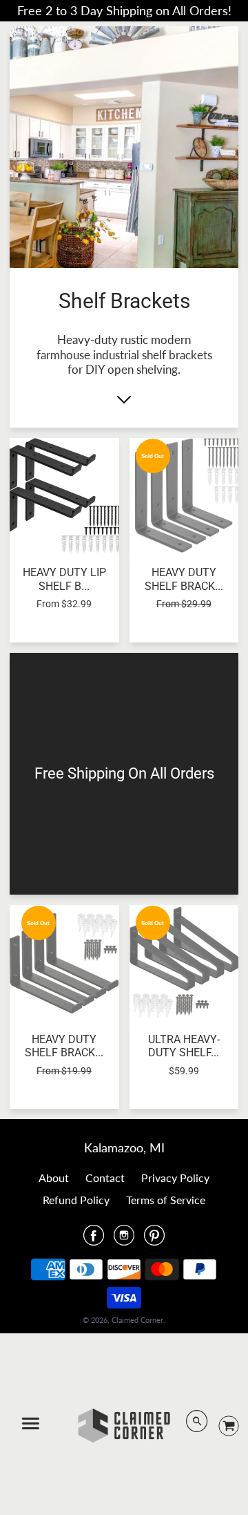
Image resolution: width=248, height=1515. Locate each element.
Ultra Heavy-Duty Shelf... (184, 1046)
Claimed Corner (137, 1319)
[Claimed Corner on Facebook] (93, 1239)
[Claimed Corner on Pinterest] (154, 1239)
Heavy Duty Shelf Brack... (184, 579)
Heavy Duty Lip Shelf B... (64, 579)
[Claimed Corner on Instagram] (124, 1239)
